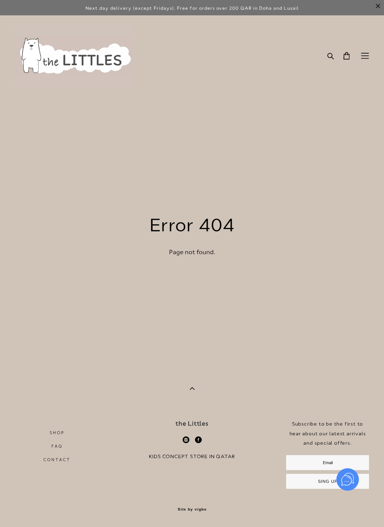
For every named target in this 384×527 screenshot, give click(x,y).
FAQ (57, 446)
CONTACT (57, 459)
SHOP (57, 432)
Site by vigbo (192, 509)
